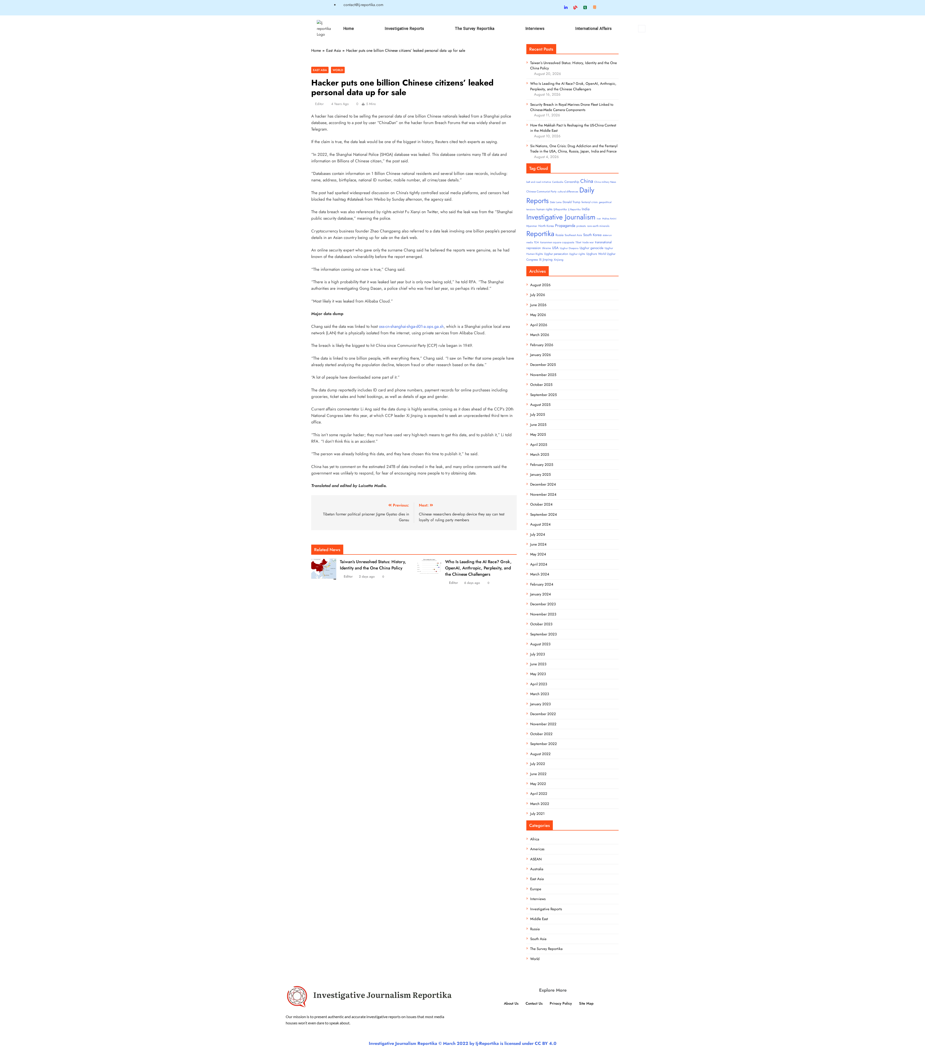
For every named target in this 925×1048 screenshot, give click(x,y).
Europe (535, 889)
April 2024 (538, 564)
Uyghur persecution (556, 254)
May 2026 (538, 314)
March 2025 (539, 454)
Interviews (535, 28)
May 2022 (538, 783)
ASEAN (536, 859)
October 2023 (541, 624)
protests (581, 226)
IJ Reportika (574, 209)
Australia (536, 869)
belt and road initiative (538, 182)
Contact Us (534, 1003)
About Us (511, 1003)
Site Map (586, 1003)
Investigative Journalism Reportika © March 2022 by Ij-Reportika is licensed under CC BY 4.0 (462, 1043)
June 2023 (538, 664)
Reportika (540, 234)
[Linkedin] (566, 7)
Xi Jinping (546, 259)
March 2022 (539, 803)
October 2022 (541, 734)
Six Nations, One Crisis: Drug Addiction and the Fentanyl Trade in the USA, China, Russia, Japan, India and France (573, 148)
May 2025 (538, 434)
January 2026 (540, 354)
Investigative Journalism (560, 217)
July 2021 (537, 813)
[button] (641, 28)
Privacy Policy (561, 1003)
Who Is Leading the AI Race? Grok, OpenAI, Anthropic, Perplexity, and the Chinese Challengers (478, 568)
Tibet (578, 242)
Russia (559, 235)
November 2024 (543, 494)
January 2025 (540, 474)
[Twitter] (556, 7)
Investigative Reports (404, 28)
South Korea (592, 234)
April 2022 (538, 793)
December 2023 (543, 604)
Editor (319, 103)
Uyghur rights (577, 254)
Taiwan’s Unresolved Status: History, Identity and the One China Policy (373, 565)
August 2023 (540, 644)
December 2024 (543, 484)
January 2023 (540, 704)
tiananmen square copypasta (557, 242)
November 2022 (543, 724)
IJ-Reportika (560, 209)
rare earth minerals (598, 226)
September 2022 (543, 743)
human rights (544, 209)
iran (599, 218)
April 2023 (538, 684)
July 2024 (537, 534)
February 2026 (541, 345)
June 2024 (538, 544)
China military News (605, 182)
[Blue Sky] (575, 7)
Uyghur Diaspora (569, 248)
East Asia (320, 70)
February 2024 (541, 584)
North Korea (546, 226)
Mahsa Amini (609, 218)
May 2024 (538, 554)
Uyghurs (591, 253)
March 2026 (539, 334)
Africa (534, 839)
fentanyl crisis (589, 202)
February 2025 (541, 464)
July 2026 (537, 294)
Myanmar (531, 226)
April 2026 (538, 325)
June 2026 (538, 305)
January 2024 (540, 594)
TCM (536, 242)
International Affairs (593, 28)
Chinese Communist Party (541, 191)
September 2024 (543, 514)
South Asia (538, 939)
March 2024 (539, 574)
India (585, 209)
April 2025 (538, 444)
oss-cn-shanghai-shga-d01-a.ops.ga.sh (411, 326)
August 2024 (540, 524)
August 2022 (540, 754)
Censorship (571, 181)
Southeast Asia (573, 235)
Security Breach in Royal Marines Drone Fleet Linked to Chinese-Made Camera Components (571, 107)
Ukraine (546, 248)
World (338, 70)
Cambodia (557, 182)
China (586, 181)
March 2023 (539, 694)
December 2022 (543, 714)
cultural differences (568, 191)
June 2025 (538, 424)
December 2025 (543, 364)
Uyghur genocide (591, 248)
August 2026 (540, 285)
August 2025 (540, 404)
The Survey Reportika (475, 28)
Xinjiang (558, 260)
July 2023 (537, 654)
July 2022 (537, 763)
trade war (588, 242)
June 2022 (538, 774)
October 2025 (541, 384)
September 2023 (543, 634)
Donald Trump (571, 202)
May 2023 (538, 674)
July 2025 (537, 414)
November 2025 (543, 374)
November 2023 (543, 614)
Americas (537, 849)
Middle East (539, 919)
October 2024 (541, 504)
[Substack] (594, 7)
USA (555, 247)
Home (348, 28)
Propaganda (565, 225)
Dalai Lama (556, 202)
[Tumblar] (585, 7)
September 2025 (543, 394)
